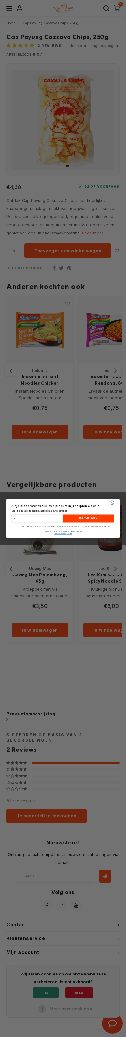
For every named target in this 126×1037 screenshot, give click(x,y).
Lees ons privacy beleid (63, 534)
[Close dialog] (112, 503)
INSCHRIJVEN (88, 518)
